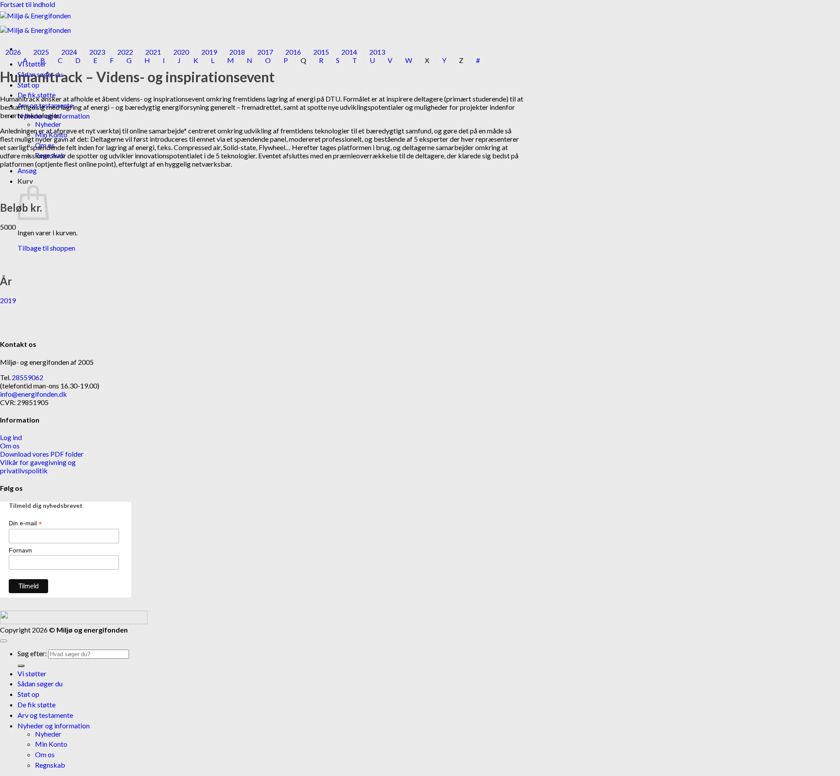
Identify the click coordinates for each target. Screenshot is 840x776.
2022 (125, 52)
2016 (293, 52)
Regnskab (50, 765)
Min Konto (51, 744)
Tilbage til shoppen (46, 248)
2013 (377, 52)
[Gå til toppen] (3, 641)
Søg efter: (32, 653)
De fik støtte (37, 704)
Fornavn (20, 550)
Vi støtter (32, 673)
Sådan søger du (40, 683)
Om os (45, 754)
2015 (321, 52)
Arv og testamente (45, 715)
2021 (153, 52)
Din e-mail (25, 523)
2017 (265, 52)
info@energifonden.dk (33, 394)
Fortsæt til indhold (27, 4)
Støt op (28, 694)
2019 (209, 52)
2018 (237, 52)
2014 (349, 52)
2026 (13, 52)
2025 (41, 52)
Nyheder (48, 124)
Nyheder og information (54, 725)
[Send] (21, 665)
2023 (97, 52)
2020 (181, 52)
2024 (69, 52)
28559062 (27, 377)
